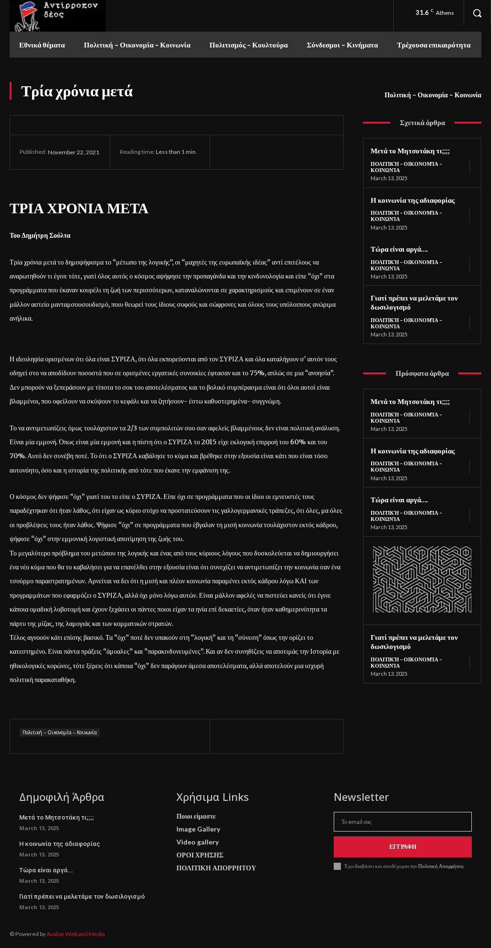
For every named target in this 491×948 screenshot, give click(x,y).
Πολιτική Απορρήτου (440, 866)
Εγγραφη (402, 846)
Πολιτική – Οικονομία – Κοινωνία (433, 95)
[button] (477, 13)
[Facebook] (229, 152)
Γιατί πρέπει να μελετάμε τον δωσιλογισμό (82, 896)
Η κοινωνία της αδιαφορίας (413, 200)
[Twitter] (251, 152)
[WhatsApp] (295, 152)
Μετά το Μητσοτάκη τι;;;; (410, 150)
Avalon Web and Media (76, 933)
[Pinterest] (273, 152)
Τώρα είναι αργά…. (399, 248)
